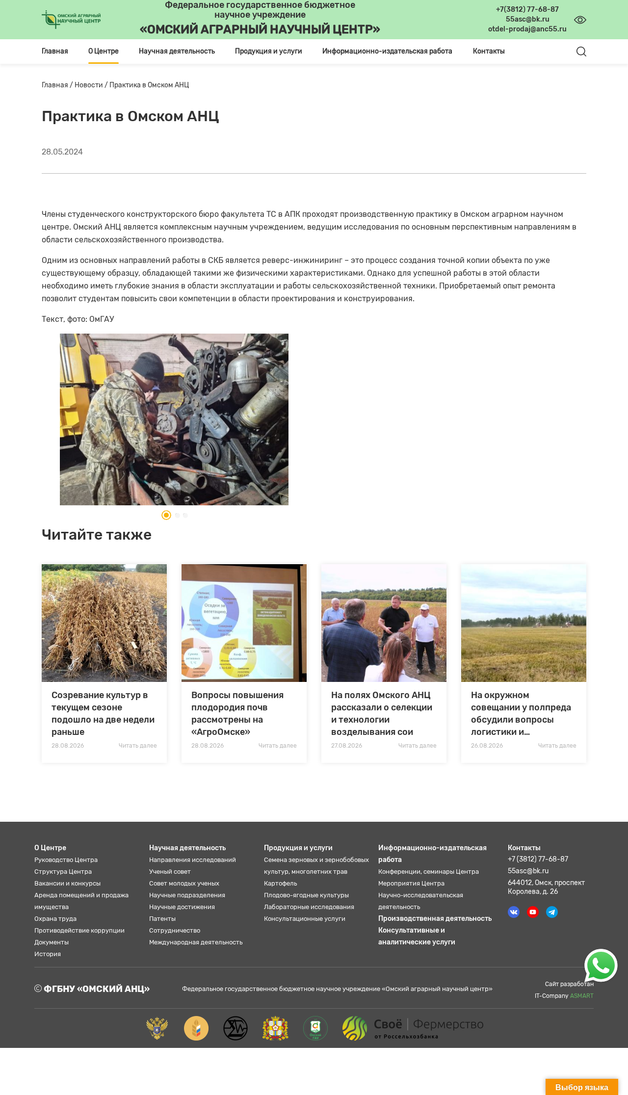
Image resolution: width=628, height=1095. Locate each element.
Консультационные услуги (304, 918)
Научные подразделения (187, 895)
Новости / (92, 85)
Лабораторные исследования (309, 907)
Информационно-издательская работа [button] (387, 51)
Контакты (489, 51)
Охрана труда (55, 918)
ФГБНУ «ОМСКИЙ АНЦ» (96, 989)
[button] (163, 515)
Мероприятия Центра (411, 883)
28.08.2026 (68, 745)
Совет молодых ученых (184, 883)
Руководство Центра (66, 859)
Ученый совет (170, 871)
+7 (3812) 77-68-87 (538, 859)
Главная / (58, 85)
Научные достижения (182, 907)
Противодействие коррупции (79, 930)
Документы (51, 942)
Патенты (162, 918)
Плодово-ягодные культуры (306, 895)
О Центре (50, 848)
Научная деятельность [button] (177, 51)
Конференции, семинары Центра (428, 871)
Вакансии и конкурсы (67, 883)
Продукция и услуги (298, 848)
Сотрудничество (174, 930)
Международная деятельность (195, 942)
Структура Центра (63, 871)
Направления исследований (192, 859)
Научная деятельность (187, 848)
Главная (55, 51)
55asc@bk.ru (528, 871)
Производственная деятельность (435, 918)
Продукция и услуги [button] (268, 51)
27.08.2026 (346, 745)
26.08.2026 (487, 745)
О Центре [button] (103, 51)
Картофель (280, 883)
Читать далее (138, 745)
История (47, 954)
